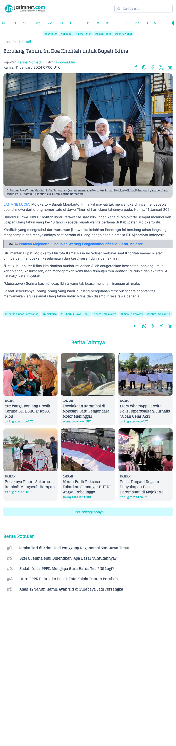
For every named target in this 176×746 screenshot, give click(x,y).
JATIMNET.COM (16, 204)
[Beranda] (24, 8)
